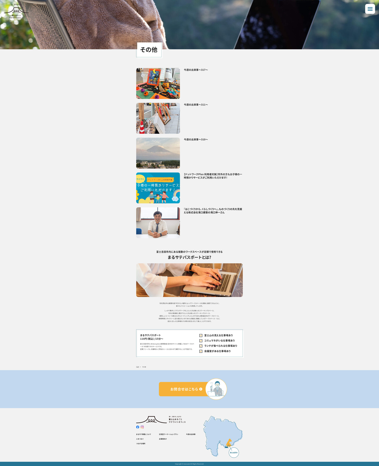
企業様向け (163, 439)
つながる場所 (140, 443)
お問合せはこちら (184, 389)
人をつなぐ (140, 439)
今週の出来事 (191, 434)
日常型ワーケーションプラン (168, 434)
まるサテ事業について (143, 434)
